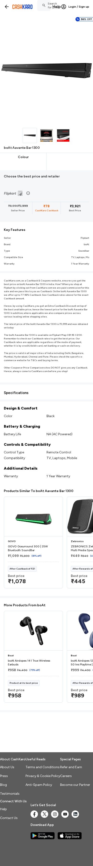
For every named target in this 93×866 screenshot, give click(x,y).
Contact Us (9, 818)
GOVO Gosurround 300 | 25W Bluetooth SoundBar (28, 548)
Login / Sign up (78, 6)
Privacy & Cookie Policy (43, 776)
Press (4, 776)
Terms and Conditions (43, 767)
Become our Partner (75, 785)
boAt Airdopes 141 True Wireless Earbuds (29, 662)
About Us (7, 767)
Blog (3, 785)
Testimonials (10, 794)
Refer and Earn (71, 767)
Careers (66, 776)
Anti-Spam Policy (39, 785)
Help (56, 6)
